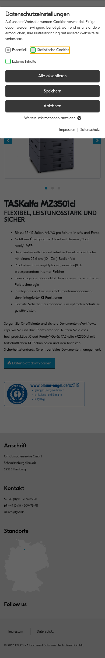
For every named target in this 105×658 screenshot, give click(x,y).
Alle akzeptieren (52, 76)
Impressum (67, 129)
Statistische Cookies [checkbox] (53, 50)
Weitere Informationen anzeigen (50, 118)
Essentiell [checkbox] (19, 50)
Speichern (52, 91)
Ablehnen (52, 106)
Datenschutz (89, 129)
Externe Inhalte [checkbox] (24, 61)
